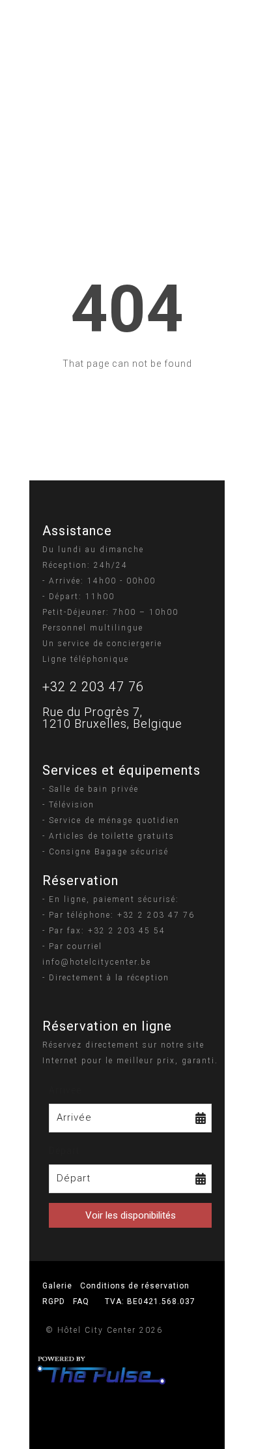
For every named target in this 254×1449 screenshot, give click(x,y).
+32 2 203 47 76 (93, 686)
